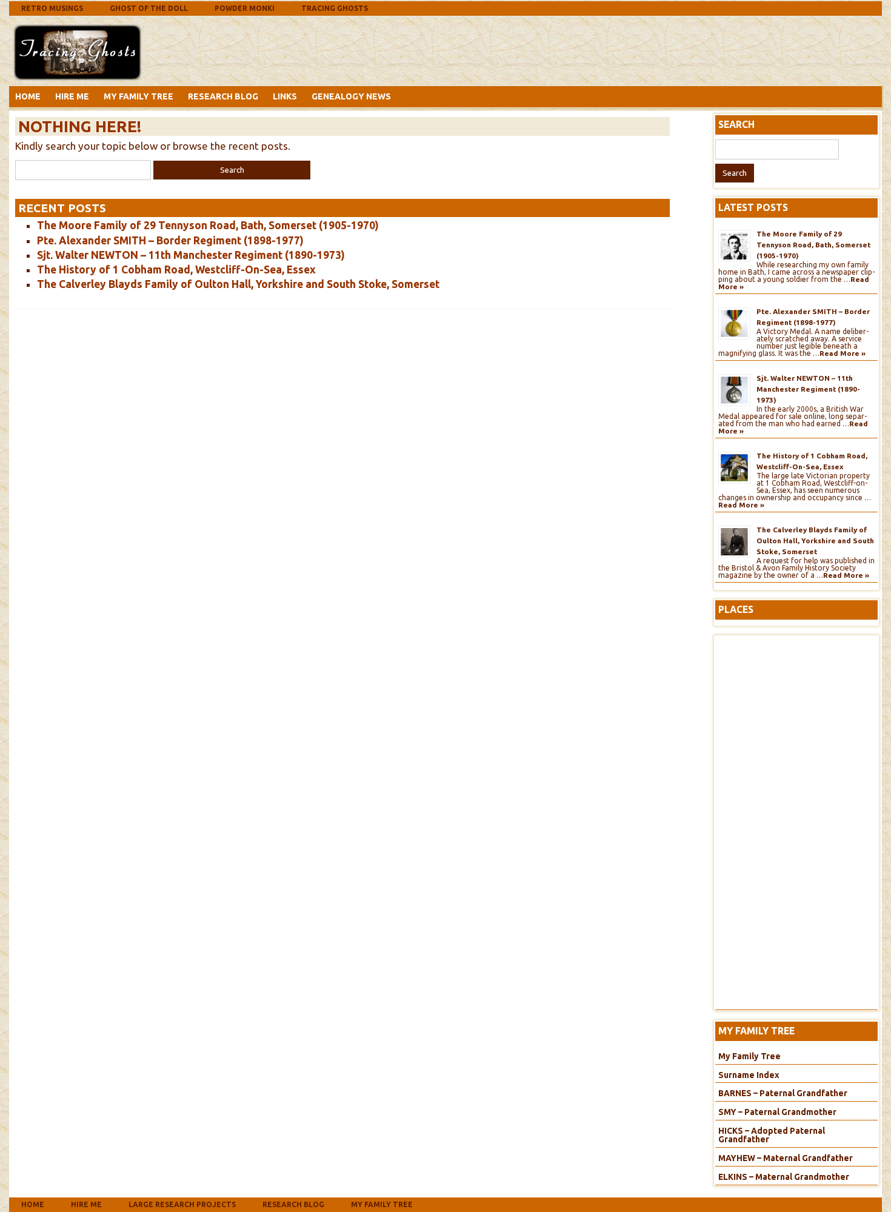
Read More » (842, 353)
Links (285, 96)
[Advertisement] (242, 50)
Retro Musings (52, 8)
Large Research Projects (182, 1204)
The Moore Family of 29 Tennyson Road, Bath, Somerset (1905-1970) (208, 225)
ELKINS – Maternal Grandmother (783, 1177)
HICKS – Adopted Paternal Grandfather (771, 1135)
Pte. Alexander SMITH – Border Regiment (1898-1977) (170, 240)
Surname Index (748, 1075)
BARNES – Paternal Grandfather (782, 1093)
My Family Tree (138, 96)
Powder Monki (245, 8)
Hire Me (72, 96)
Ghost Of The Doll (149, 8)
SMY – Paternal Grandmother (777, 1112)
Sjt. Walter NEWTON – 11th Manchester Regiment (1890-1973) (191, 255)
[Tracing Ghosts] (77, 76)
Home (28, 96)
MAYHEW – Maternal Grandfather (785, 1158)
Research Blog (223, 96)
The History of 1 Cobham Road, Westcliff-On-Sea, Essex (176, 269)
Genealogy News (351, 96)
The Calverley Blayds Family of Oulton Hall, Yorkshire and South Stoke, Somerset (238, 284)
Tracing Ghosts (334, 8)
